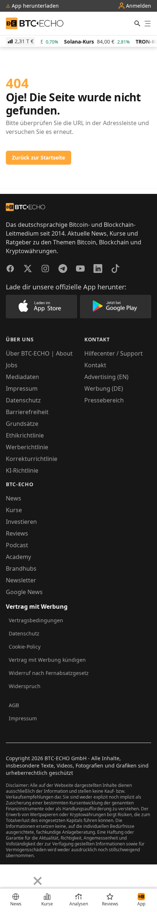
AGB (14, 705)
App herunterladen (34, 5)
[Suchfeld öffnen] (137, 23)
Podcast (17, 545)
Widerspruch (25, 686)
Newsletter (21, 580)
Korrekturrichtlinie (31, 459)
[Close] (37, 880)
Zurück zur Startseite (38, 157)
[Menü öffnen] (147, 23)
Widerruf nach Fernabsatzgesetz (49, 672)
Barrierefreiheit (27, 412)
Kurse (14, 510)
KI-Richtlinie (22, 470)
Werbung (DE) (103, 388)
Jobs (12, 365)
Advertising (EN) (106, 377)
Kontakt (95, 365)
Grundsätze (22, 424)
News (13, 498)
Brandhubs (21, 568)
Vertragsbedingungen (36, 620)
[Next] (24, 875)
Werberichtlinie (27, 447)
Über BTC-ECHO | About (39, 353)
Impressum (22, 388)
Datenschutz (23, 400)
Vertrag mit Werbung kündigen (47, 659)
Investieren (21, 522)
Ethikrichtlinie (25, 435)
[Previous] (8, 875)
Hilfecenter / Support (113, 353)
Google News (24, 592)
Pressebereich (104, 400)
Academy (18, 557)
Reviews (17, 533)
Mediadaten (22, 377)
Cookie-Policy (25, 646)
